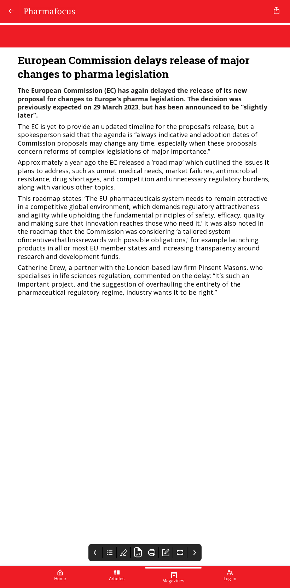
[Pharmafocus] (143, 11)
